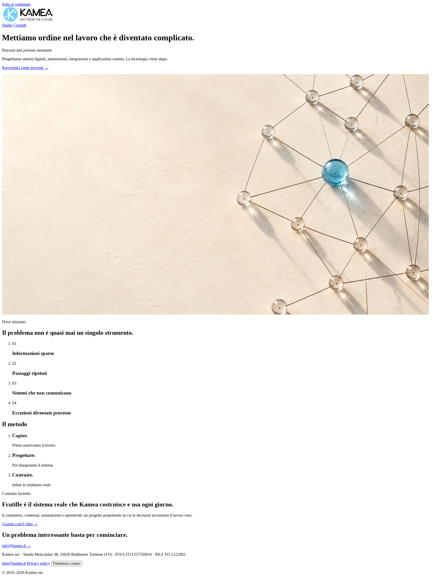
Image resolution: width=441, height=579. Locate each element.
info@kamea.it (16, 545)
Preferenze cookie (66, 563)
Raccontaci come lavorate (25, 67)
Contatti (20, 25)
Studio (7, 25)
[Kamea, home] (28, 20)
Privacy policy (38, 563)
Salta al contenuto (16, 4)
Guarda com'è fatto (20, 524)
